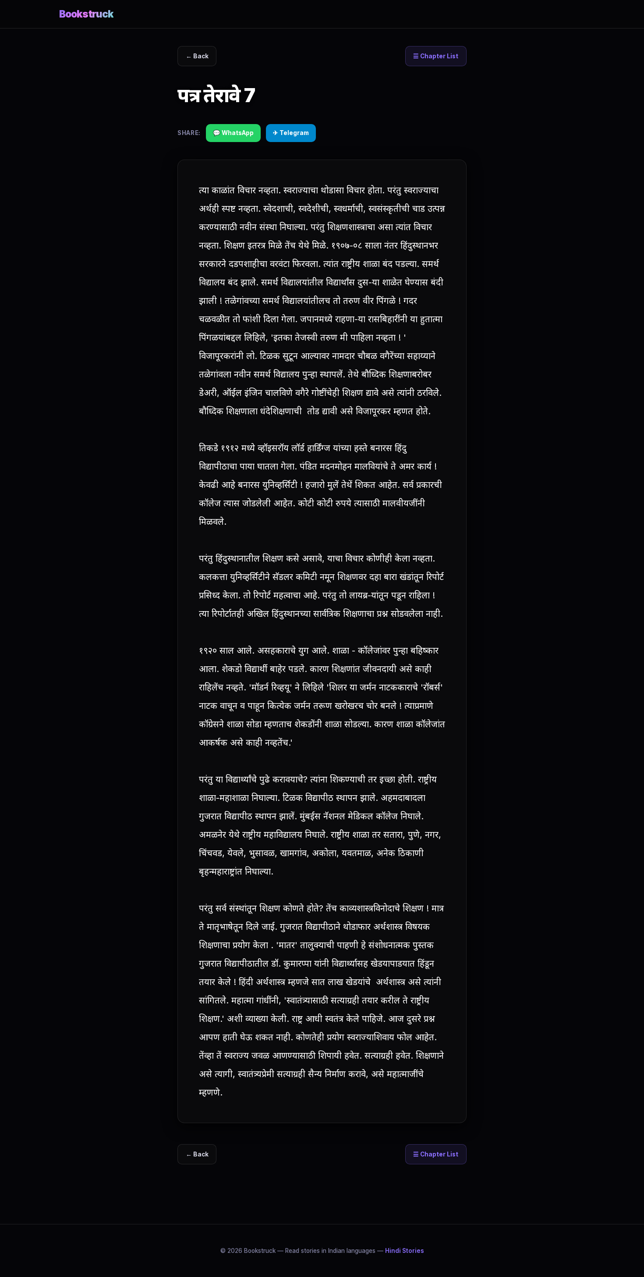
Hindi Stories (404, 1250)
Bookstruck (86, 14)
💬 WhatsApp (233, 132)
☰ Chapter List (435, 56)
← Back (197, 56)
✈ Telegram (291, 132)
